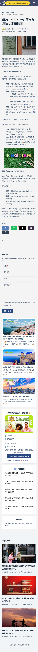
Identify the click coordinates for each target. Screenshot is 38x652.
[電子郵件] (31, 228)
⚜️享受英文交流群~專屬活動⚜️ (18, 413)
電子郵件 (7, 272)
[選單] (34, 3)
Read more (6, 404)
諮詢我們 (26, 460)
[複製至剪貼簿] (5, 232)
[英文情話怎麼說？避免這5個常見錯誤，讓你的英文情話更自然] (19, 617)
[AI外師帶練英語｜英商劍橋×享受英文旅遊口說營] (19, 357)
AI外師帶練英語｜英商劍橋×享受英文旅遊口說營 (18, 367)
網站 (5, 278)
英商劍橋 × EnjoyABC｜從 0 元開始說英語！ (17, 396)
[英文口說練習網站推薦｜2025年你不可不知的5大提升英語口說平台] (19, 553)
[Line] (15, 228)
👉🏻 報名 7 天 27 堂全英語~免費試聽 (16, 3)
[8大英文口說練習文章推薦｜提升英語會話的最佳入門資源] (19, 585)
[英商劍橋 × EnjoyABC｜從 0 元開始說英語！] (19, 386)
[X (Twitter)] (23, 228)
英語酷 (26, 104)
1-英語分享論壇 (22, 31)
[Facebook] (6, 228)
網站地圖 (21, 523)
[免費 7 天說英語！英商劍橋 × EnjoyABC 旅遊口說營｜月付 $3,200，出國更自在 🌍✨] (19, 326)
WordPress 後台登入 (11, 523)
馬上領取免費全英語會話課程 (18, 456)
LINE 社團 (18, 460)
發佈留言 (7, 310)
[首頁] (3, 12)
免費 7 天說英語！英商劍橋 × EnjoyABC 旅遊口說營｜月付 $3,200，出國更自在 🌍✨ (18, 338)
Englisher (23, 89)
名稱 (6, 266)
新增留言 (7, 285)
